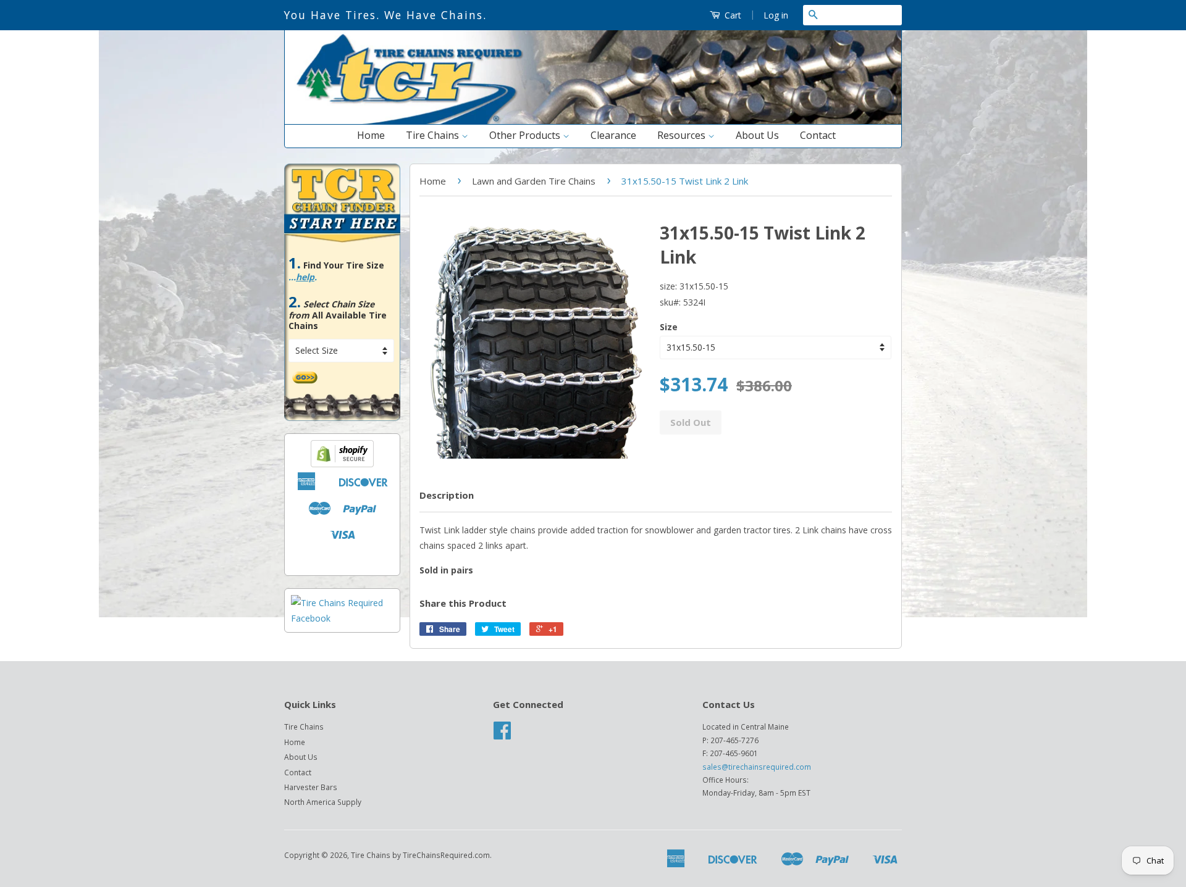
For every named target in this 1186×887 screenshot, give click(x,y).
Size (669, 327)
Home (371, 135)
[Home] (593, 121)
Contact (818, 135)
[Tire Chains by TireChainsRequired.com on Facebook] (502, 734)
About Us (757, 135)
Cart (731, 15)
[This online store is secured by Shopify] (342, 464)
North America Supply (322, 802)
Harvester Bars (310, 787)
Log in (775, 15)
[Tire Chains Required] (342, 618)
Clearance (613, 135)
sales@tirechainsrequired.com (756, 767)
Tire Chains (433, 135)
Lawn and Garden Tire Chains (533, 181)
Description (446, 495)
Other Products (526, 135)
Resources (682, 135)
